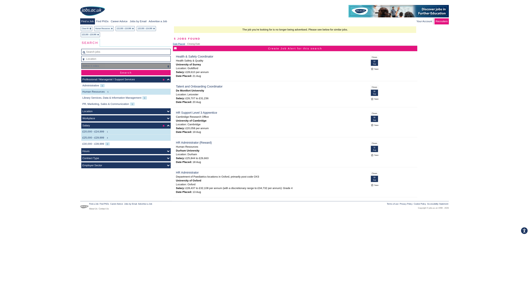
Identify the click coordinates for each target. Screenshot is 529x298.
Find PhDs (102, 21)
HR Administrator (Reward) (194, 142)
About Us (93, 208)
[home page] (92, 11)
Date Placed (179, 44)
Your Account (424, 21)
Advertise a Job (158, 21)
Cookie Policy (420, 204)
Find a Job (87, 21)
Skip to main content (13, 3)
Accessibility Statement (437, 204)
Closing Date (193, 44)
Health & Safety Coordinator (194, 56)
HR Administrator (187, 172)
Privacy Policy (406, 204)
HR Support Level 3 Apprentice (196, 112)
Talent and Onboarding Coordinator (199, 86)
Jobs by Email (138, 21)
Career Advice (119, 21)
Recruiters (442, 21)
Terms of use (393, 204)
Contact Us (104, 208)
